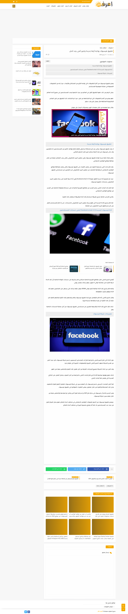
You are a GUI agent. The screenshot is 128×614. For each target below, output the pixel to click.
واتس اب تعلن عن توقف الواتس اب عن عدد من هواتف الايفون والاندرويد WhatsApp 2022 (80, 515)
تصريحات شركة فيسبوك (104, 73)
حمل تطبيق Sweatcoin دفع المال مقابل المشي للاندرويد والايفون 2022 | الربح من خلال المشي (93, 267)
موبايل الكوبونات (108, 607)
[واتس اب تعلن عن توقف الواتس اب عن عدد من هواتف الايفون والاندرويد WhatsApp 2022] (80, 505)
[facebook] (16, 1)
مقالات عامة (103, 48)
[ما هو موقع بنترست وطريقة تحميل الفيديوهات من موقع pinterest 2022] (56, 505)
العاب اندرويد (68, 6)
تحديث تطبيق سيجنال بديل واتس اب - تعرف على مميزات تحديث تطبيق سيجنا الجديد (24, 54)
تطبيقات (53, 6)
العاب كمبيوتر (77, 6)
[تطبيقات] (16, 612)
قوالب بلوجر (85, 6)
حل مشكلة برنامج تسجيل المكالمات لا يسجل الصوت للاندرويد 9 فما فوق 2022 (82, 538)
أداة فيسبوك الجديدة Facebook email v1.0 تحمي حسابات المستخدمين (91, 69)
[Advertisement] (64, 23)
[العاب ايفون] (19, 612)
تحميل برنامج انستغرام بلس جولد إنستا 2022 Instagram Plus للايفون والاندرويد (57, 538)
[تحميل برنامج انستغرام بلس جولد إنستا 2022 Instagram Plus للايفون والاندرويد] (56, 527)
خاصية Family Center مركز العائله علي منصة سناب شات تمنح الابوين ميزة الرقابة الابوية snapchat (103, 538)
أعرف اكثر (100, 611)
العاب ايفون (60, 6)
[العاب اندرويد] (22, 612)
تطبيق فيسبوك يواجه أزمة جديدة (102, 66)
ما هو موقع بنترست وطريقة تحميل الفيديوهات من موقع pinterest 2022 (56, 515)
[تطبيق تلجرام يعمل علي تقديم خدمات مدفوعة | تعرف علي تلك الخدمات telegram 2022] (103, 505)
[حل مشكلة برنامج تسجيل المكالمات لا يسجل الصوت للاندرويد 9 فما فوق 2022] (80, 527)
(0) (47, 54)
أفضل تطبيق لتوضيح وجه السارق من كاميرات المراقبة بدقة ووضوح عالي (23, 63)
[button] (98, 469)
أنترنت (48, 6)
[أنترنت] (13, 612)
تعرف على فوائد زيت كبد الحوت (23, 71)
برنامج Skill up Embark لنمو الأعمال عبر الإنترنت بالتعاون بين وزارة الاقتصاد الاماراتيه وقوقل (58, 267)
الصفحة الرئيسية (86, 1)
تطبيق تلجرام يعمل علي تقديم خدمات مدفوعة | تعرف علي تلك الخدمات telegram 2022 (104, 515)
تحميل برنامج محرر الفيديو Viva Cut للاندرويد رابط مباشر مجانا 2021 (23, 82)
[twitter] (13, 1)
